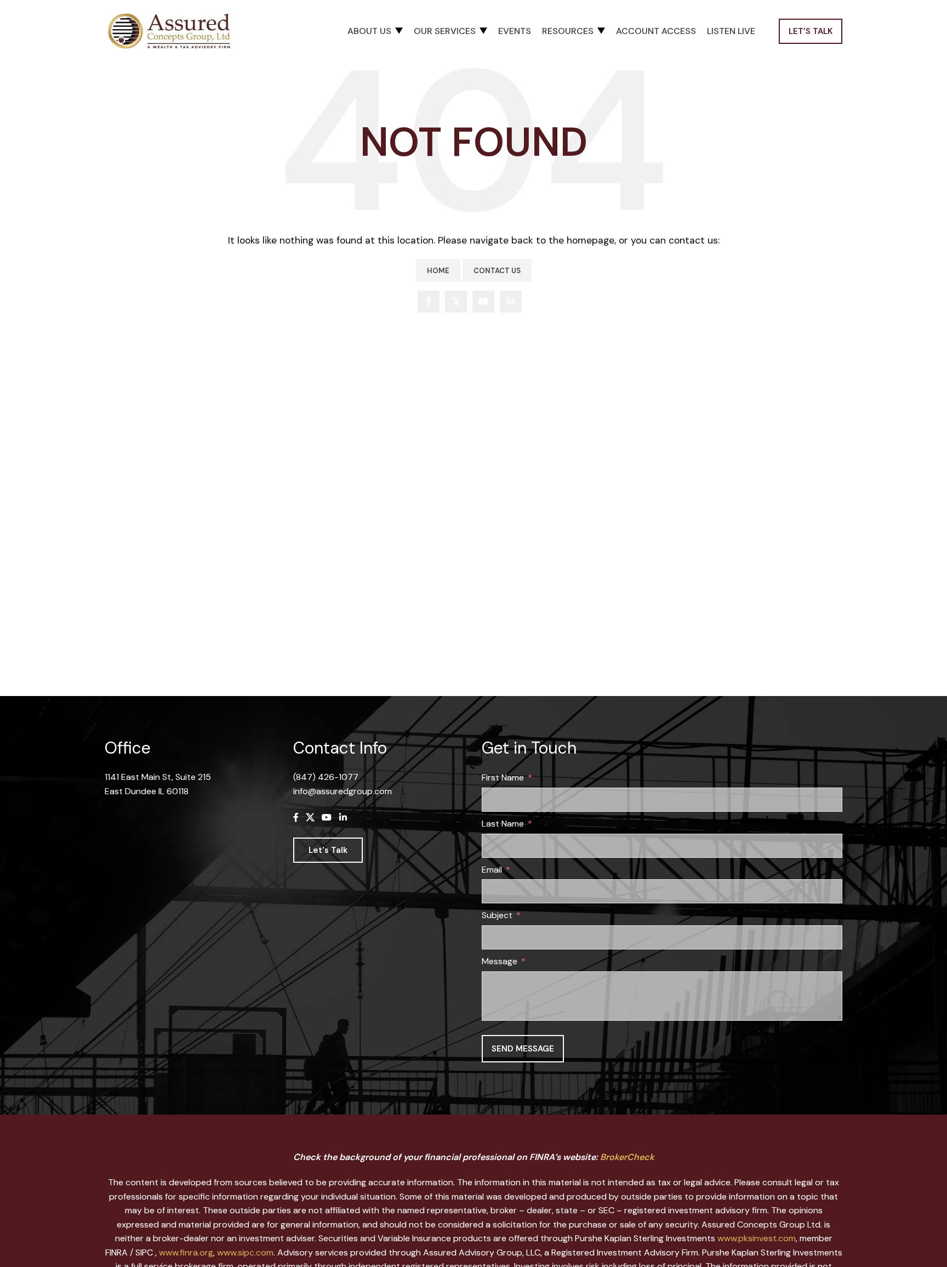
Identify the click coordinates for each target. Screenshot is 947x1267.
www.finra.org (186, 1252)
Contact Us (497, 270)
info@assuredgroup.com (342, 791)
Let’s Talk (810, 31)
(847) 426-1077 (325, 777)
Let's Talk (328, 850)
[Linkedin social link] (511, 302)
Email (492, 869)
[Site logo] (173, 30)
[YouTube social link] (483, 302)
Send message (523, 1048)
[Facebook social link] (429, 302)
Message (499, 961)
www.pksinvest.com (756, 1238)
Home (438, 270)
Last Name (503, 823)
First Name (503, 777)
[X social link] (456, 302)
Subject (497, 915)
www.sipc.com (245, 1252)
